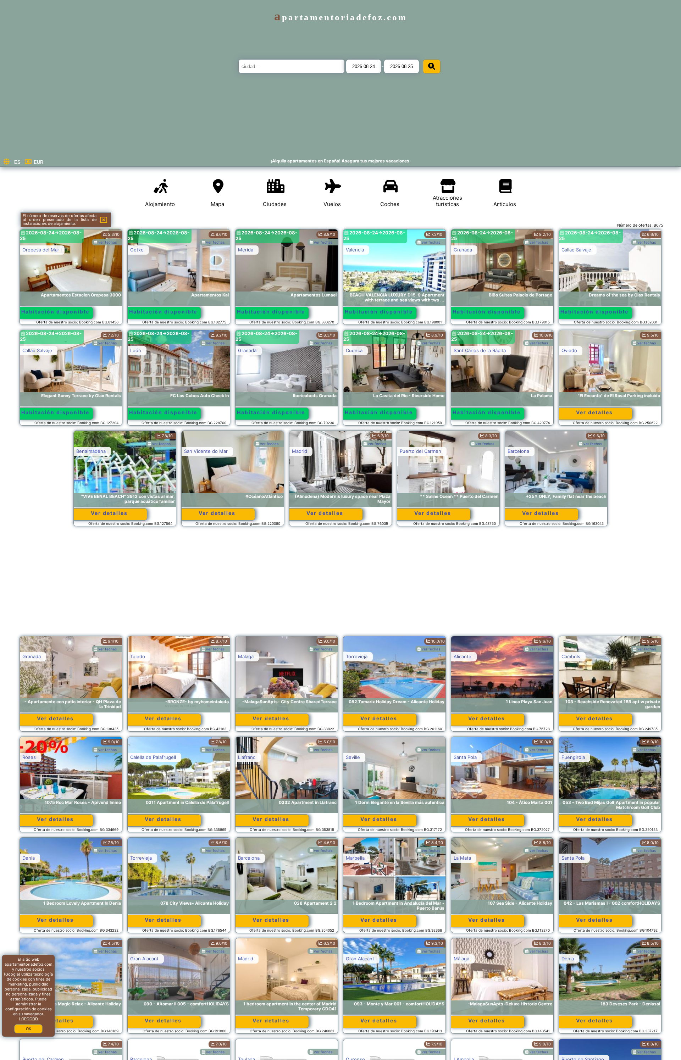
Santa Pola (465, 757)
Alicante (462, 656)
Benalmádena (91, 451)
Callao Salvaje (576, 249)
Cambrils (570, 656)
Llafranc (246, 757)
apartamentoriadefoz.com (340, 17)
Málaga (246, 656)
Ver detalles (594, 412)
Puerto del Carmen (420, 451)
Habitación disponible (55, 312)
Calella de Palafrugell (153, 757)
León (135, 350)
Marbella (355, 858)
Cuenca (354, 350)
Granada (463, 249)
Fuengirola (573, 757)
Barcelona (518, 451)
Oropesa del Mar (40, 249)
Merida (245, 249)
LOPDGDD (28, 1018)
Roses (29, 757)
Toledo (137, 656)
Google (12, 974)
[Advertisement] (340, 584)
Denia (28, 858)
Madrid (299, 451)
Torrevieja (356, 656)
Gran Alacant (144, 958)
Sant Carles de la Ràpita (480, 350)
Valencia (355, 249)
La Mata (462, 858)
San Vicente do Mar (206, 451)
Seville (353, 757)
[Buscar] (432, 66)
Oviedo (569, 350)
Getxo (137, 249)
